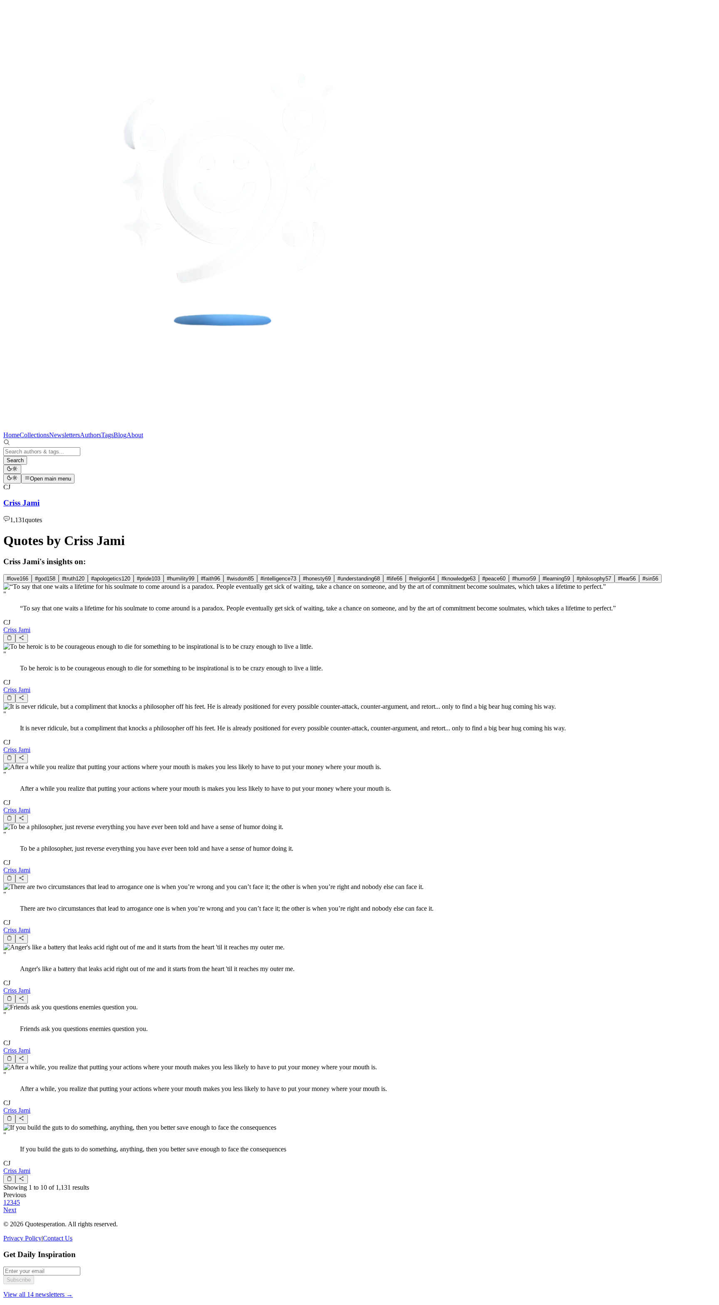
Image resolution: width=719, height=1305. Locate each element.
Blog (120, 434)
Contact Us (57, 1238)
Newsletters (64, 434)
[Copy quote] (9, 638)
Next (9, 1209)
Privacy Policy (22, 1238)
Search (15, 460)
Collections (34, 434)
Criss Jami (16, 629)
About (134, 434)
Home (11, 434)
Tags (107, 434)
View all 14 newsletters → (38, 1294)
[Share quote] (21, 638)
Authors (90, 434)
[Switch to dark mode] (12, 469)
